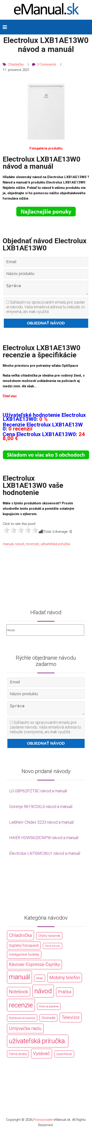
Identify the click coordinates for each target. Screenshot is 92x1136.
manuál (8, 544)
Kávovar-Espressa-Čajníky (34, 964)
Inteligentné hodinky (24, 955)
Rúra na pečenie (49, 1006)
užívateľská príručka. (56, 544)
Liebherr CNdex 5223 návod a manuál (41, 822)
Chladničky (16, 64)
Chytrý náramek (49, 936)
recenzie (32, 544)
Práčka (64, 991)
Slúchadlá (48, 1018)
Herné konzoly (52, 945)
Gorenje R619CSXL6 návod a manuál (40, 806)
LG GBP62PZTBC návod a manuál (38, 791)
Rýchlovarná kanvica (22, 1018)
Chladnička (20, 935)
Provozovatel (43, 1120)
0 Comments (46, 64)
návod (19, 544)
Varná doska (18, 1054)
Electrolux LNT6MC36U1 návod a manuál (44, 853)
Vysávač (41, 1053)
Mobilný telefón (64, 977)
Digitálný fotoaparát (24, 945)
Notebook (18, 991)
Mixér (39, 978)
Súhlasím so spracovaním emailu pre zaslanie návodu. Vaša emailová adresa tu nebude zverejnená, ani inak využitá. (45, 307)
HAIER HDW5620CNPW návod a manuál (43, 837)
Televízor (71, 1017)
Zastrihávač (64, 1054)
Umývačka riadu (25, 1028)
